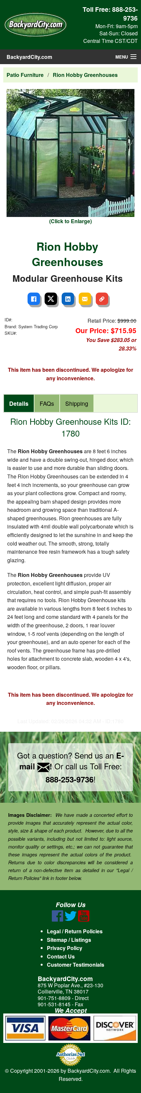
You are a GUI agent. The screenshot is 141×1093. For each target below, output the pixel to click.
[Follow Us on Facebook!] (57, 919)
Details (19, 403)
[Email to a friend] (85, 299)
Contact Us (61, 956)
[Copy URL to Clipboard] (102, 299)
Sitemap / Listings (69, 939)
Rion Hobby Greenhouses (85, 75)
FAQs (47, 403)
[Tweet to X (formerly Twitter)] (51, 299)
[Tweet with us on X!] (71, 919)
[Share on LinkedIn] (68, 299)
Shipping (76, 403)
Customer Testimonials (75, 964)
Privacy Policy (64, 948)
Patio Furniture (25, 75)
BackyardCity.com (29, 57)
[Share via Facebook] (34, 299)
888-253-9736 (125, 14)
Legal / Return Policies (75, 931)
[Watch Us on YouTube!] (84, 919)
